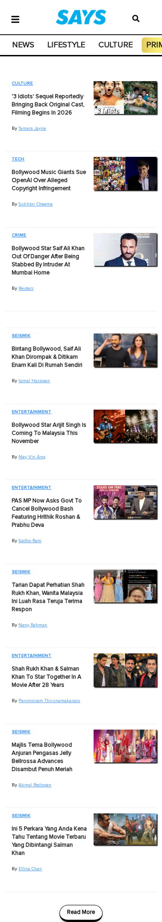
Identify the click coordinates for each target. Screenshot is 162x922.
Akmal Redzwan (34, 785)
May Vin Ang (31, 457)
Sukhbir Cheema (35, 204)
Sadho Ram (29, 541)
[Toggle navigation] (15, 18)
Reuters (25, 288)
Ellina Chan (30, 869)
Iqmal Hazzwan (34, 381)
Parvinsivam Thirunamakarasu (49, 700)
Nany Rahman (32, 625)
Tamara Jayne (32, 128)
